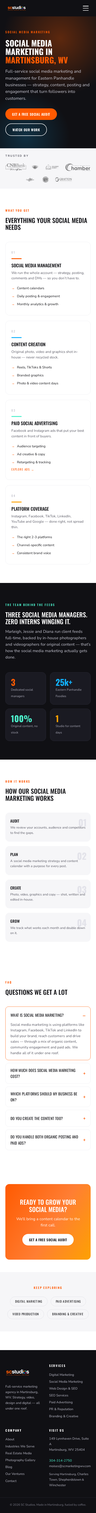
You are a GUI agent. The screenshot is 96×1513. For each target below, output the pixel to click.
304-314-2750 (60, 1460)
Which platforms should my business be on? (43, 1096)
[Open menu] (86, 8)
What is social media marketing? (37, 1015)
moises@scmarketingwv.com (70, 1466)
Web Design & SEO (63, 1388)
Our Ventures (15, 1474)
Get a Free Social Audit (31, 114)
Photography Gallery (20, 1460)
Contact (11, 1481)
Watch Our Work (26, 129)
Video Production (26, 1314)
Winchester (57, 1485)
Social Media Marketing (66, 1381)
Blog (8, 1467)
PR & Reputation (61, 1409)
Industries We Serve (20, 1446)
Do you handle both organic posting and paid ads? (44, 1140)
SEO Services (58, 1395)
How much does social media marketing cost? (42, 1073)
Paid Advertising (68, 1301)
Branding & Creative (67, 1314)
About (9, 1439)
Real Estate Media (18, 1453)
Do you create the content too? (36, 1118)
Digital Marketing (28, 1301)
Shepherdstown (69, 1479)
